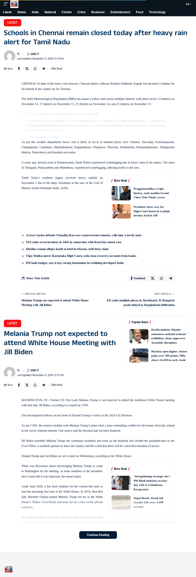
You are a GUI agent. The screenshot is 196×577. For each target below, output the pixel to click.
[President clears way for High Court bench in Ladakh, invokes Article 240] (121, 211)
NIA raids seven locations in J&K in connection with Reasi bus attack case (74, 242)
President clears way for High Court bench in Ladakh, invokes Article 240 (152, 211)
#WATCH (32, 113)
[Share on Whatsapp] (35, 68)
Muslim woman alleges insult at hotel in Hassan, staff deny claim (67, 249)
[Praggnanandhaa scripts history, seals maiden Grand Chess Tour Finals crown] (121, 193)
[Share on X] (27, 68)
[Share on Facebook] (19, 68)
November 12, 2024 (58, 137)
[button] (7, 4)
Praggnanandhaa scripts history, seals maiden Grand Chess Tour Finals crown (151, 193)
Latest (12, 22)
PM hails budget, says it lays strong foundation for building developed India (75, 263)
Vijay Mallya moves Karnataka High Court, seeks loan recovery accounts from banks (81, 255)
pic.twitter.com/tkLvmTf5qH (43, 130)
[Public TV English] (14, 4)
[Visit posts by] (9, 56)
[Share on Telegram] (43, 68)
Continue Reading (98, 535)
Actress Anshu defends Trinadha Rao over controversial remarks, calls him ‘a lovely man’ (84, 235)
